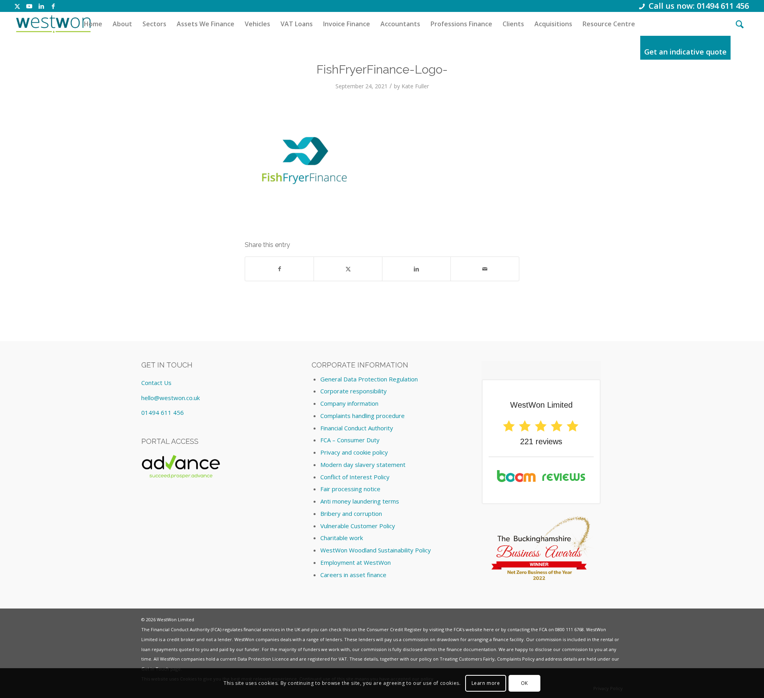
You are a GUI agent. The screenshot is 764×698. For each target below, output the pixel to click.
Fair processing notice (350, 489)
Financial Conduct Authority (356, 428)
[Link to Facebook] (53, 6)
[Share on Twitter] (348, 269)
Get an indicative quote (685, 51)
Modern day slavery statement (362, 465)
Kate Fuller (415, 86)
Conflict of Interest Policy (355, 477)
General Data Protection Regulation (369, 379)
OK (524, 682)
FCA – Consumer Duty (350, 440)
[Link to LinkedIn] (41, 6)
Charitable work (341, 538)
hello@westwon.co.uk (170, 398)
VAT (343, 659)
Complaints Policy (516, 659)
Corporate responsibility (353, 391)
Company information (349, 403)
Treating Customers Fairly (467, 659)
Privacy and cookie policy (354, 452)
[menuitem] (93, 24)
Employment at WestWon (355, 562)
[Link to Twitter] (17, 6)
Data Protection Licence (263, 659)
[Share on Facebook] (279, 269)
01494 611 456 (162, 412)
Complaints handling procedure (362, 416)
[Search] (740, 24)
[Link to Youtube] (29, 6)
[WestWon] (53, 24)
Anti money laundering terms (359, 501)
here (488, 629)
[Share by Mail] (485, 269)
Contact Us (156, 383)
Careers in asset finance (353, 575)
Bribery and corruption (351, 513)
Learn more (486, 682)
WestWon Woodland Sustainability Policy (375, 550)
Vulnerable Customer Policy (357, 526)
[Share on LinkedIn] (416, 269)
